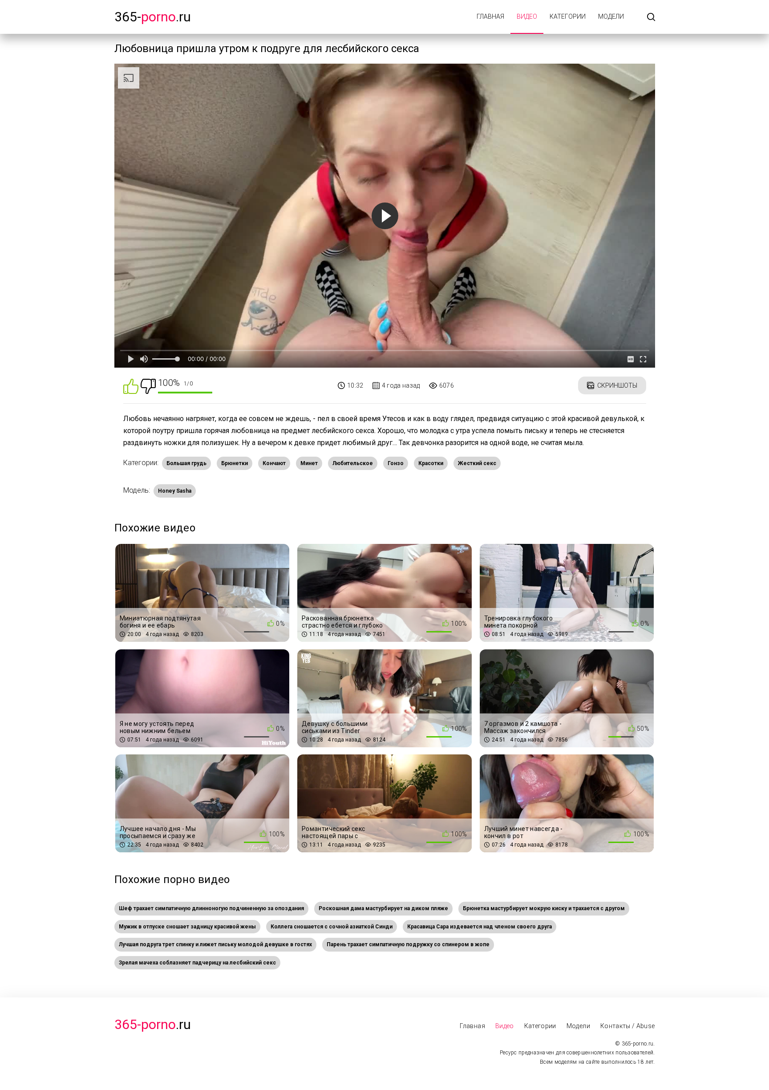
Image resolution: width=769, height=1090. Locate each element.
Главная (490, 16)
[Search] (651, 17)
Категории (568, 16)
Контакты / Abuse (627, 1025)
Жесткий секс (477, 463)
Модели (611, 16)
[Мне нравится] (130, 385)
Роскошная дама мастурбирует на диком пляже (383, 908)
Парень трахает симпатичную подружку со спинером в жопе (408, 944)
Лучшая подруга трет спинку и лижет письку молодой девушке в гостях (215, 944)
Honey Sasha (174, 491)
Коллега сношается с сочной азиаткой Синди (332, 927)
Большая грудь (186, 463)
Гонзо (396, 463)
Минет (309, 463)
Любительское (352, 463)
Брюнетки (234, 463)
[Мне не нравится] (148, 385)
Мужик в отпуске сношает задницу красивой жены (187, 927)
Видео (527, 16)
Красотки (430, 463)
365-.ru (152, 16)
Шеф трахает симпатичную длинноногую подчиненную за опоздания (211, 908)
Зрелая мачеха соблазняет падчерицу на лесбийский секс (197, 963)
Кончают (274, 463)
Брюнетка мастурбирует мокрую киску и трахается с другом (544, 908)
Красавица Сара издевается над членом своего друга (479, 927)
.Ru (152, 1024)
